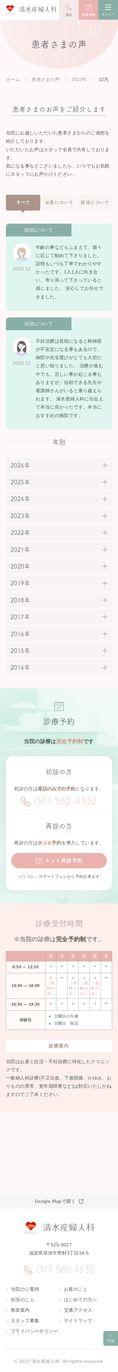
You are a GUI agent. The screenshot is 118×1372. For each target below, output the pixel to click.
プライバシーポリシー (34, 1331)
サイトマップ (78, 1320)
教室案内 (20, 1310)
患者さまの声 (45, 79)
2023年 (79, 79)
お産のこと (76, 1289)
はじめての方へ (80, 1299)
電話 (69, 14)
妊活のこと (22, 1299)
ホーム (13, 79)
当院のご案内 (25, 1289)
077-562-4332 (65, 801)
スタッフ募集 (25, 1320)
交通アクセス (78, 1310)
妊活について (95, 202)
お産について (59, 202)
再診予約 (88, 14)
